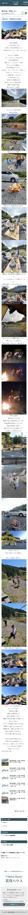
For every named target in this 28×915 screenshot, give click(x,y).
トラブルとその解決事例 (9, 835)
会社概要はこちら (14, 904)
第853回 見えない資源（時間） (21, 811)
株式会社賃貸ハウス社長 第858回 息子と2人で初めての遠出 (18, 761)
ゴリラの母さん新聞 (8, 844)
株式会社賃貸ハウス (12, 912)
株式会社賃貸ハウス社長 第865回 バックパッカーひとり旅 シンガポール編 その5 (18, 770)
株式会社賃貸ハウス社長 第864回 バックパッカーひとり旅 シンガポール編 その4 (18, 777)
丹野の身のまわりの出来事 (15, 19)
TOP (14, 852)
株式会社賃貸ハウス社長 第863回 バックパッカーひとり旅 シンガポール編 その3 (18, 792)
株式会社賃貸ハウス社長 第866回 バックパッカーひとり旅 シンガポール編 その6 (18, 785)
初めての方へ (5, 3)
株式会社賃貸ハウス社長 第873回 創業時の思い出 (18, 799)
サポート (5, 822)
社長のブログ (5, 19)
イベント (5, 826)
